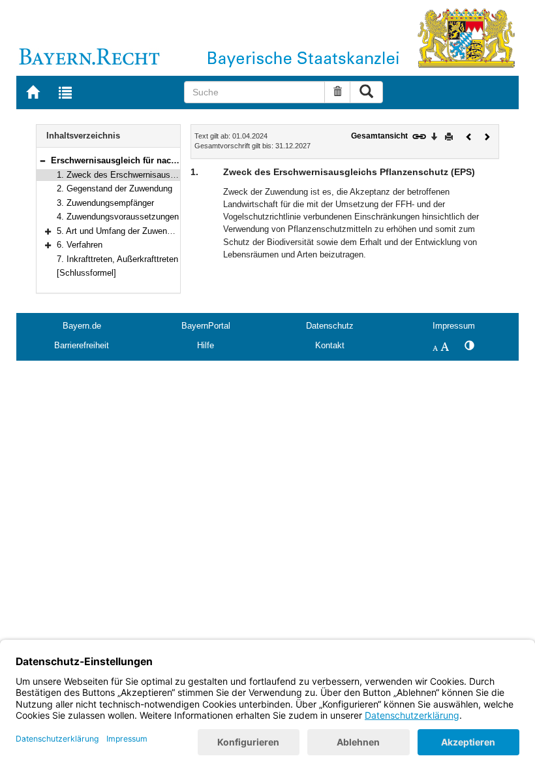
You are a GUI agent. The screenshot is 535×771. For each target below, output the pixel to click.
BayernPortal (205, 326)
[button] (42, 160)
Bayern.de (82, 326)
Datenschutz (330, 326)
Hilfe (205, 345)
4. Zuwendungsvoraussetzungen (118, 216)
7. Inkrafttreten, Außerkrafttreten (117, 259)
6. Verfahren (79, 245)
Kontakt (329, 345)
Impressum (454, 326)
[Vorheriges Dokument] (469, 135)
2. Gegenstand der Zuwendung (114, 188)
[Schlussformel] (86, 273)
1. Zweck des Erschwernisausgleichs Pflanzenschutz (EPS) (170, 175)
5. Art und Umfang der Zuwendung (121, 231)
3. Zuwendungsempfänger (105, 203)
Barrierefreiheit (81, 345)
